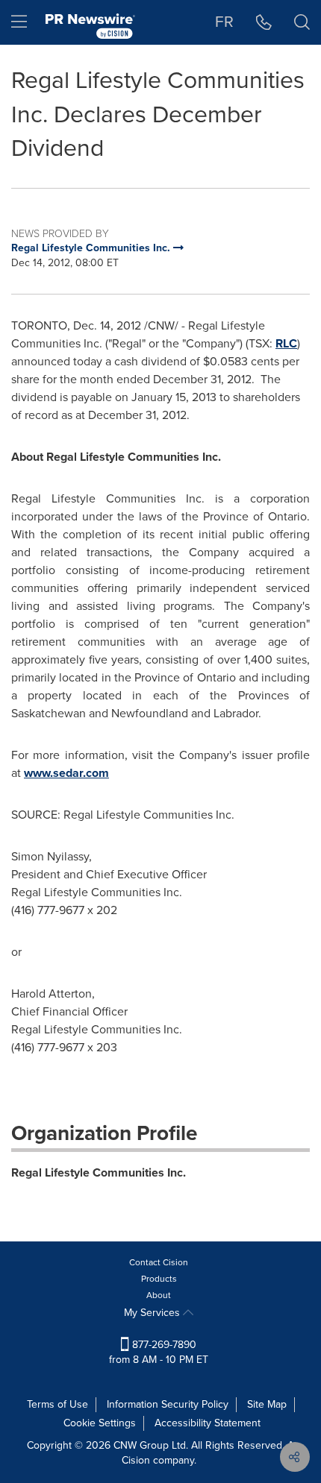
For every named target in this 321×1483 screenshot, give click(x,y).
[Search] (302, 22)
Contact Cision (158, 1262)
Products (159, 1278)
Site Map (267, 1404)
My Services (153, 1312)
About (158, 1295)
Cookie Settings (99, 1423)
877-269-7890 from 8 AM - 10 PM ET (158, 1352)
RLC (286, 343)
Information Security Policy (167, 1404)
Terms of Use (57, 1404)
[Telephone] (264, 22)
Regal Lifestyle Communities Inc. (98, 1172)
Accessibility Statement (208, 1423)
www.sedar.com (66, 772)
